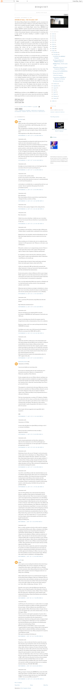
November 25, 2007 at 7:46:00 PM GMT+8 (30, 189)
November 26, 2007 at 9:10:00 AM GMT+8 (30, 306)
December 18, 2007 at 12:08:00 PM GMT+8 (31, 679)
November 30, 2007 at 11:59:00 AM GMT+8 (31, 486)
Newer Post (17, 685)
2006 (53, 101)
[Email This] (15, 109)
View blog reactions (54, 116)
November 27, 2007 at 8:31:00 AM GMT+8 (30, 416)
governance (18, 111)
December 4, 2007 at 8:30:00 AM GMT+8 (30, 666)
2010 (53, 44)
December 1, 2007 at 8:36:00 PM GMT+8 (30, 521)
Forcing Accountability (58, 73)
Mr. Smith (20, 119)
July (54, 90)
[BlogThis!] (17, 109)
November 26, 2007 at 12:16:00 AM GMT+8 (31, 223)
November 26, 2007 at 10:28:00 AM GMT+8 (31, 333)
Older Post (45, 685)
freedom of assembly (25, 110)
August (55, 88)
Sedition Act (42, 111)
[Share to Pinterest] (21, 109)
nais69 (19, 560)
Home (31, 685)
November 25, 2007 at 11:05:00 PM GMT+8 (31, 201)
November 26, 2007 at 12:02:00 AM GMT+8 (31, 209)
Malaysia (29, 111)
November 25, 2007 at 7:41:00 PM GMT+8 (30, 170)
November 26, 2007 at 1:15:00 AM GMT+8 (30, 293)
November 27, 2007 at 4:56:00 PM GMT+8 (30, 434)
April (54, 92)
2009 (53, 46)
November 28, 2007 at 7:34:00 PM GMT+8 (30, 467)
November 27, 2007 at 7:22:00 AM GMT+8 (30, 358)
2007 (53, 50)
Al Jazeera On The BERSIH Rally (60, 71)
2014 (53, 36)
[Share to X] (18, 109)
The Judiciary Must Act (58, 81)
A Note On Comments (58, 75)
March (54, 94)
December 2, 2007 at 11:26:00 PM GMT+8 (30, 556)
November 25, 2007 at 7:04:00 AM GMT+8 (30, 160)
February (55, 96)
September (55, 85)
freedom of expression (37, 110)
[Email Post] (39, 106)
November (55, 54)
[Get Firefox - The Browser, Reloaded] (53, 137)
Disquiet (41, 6)
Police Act (35, 111)
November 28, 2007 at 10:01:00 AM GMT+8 (31, 447)
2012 (53, 40)
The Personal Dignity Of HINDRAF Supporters (58, 60)
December (55, 52)
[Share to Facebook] (20, 109)
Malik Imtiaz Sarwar (22, 361)
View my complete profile (57, 112)
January (55, 98)
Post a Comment (18, 682)
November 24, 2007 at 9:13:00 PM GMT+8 (30, 135)
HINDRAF (24, 111)
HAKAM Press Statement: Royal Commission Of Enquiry (60, 68)
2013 (53, 38)
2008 (53, 48)
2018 (53, 34)
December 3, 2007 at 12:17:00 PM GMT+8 (30, 598)
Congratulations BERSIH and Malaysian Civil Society (59, 78)
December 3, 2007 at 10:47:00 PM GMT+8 (30, 636)
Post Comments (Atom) (26, 688)
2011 (53, 42)
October (55, 83)
